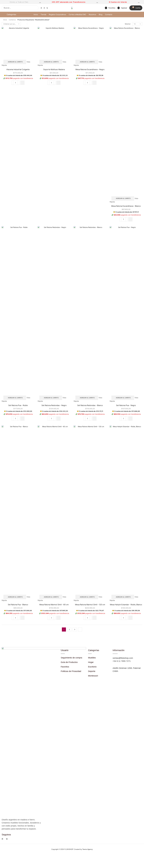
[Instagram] (41, 8)
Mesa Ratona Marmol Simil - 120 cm (90, 605)
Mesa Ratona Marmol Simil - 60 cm (54, 605)
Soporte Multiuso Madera (54, 69)
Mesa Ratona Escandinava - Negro (90, 69)
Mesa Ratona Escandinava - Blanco (126, 206)
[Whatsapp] (44, 8)
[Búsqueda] (36, 8)
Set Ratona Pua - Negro (126, 405)
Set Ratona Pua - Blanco (18, 605)
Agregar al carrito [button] (15, 62)
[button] (110, 8)
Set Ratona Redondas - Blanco (90, 405)
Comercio (12, 20)
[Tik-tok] (47, 8)
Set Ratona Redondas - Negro (54, 405)
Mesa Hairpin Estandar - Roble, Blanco (126, 605)
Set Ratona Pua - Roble (18, 405)
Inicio (5, 20)
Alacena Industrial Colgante (18, 69)
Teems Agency (87, 849)
